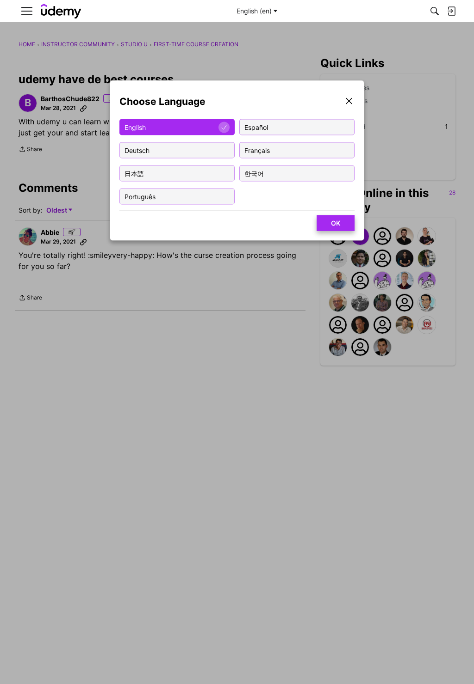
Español (256, 127)
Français (257, 150)
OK (335, 223)
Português (140, 196)
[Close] (349, 102)
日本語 (134, 173)
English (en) (254, 11)
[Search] (434, 11)
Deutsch (137, 150)
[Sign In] (451, 11)
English (135, 127)
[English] (61, 11)
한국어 (254, 173)
